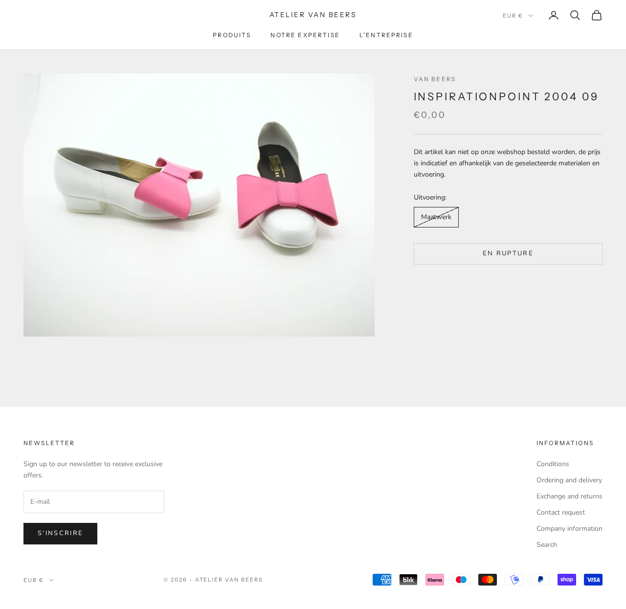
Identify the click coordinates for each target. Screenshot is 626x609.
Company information (570, 528)
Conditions (553, 464)
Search (547, 544)
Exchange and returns (570, 496)
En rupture (508, 253)
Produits (232, 35)
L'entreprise (386, 35)
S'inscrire (60, 533)
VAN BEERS (435, 79)
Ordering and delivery (569, 480)
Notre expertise (304, 35)
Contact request (561, 512)
